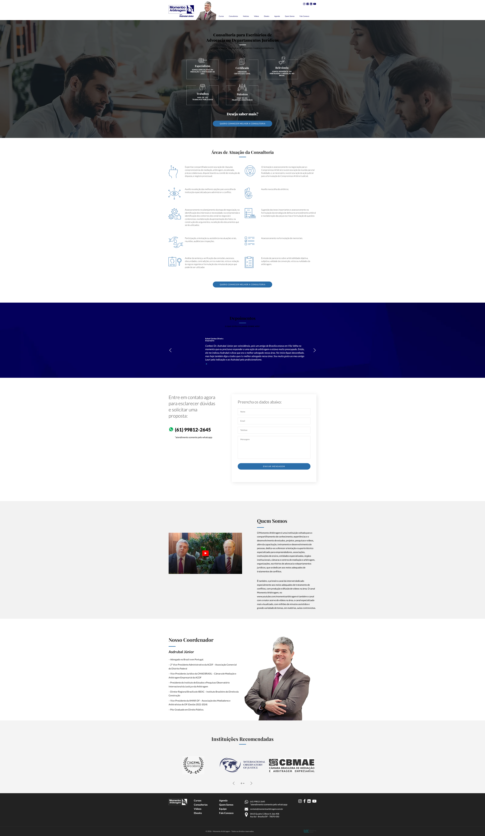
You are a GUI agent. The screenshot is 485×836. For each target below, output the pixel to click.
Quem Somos (290, 16)
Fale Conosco (304, 16)
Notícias (246, 16)
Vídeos (256, 16)
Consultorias (233, 16)
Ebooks (266, 16)
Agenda (277, 16)
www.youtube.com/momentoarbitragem (277, 596)
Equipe (223, 808)
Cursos (221, 16)
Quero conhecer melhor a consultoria (242, 123)
